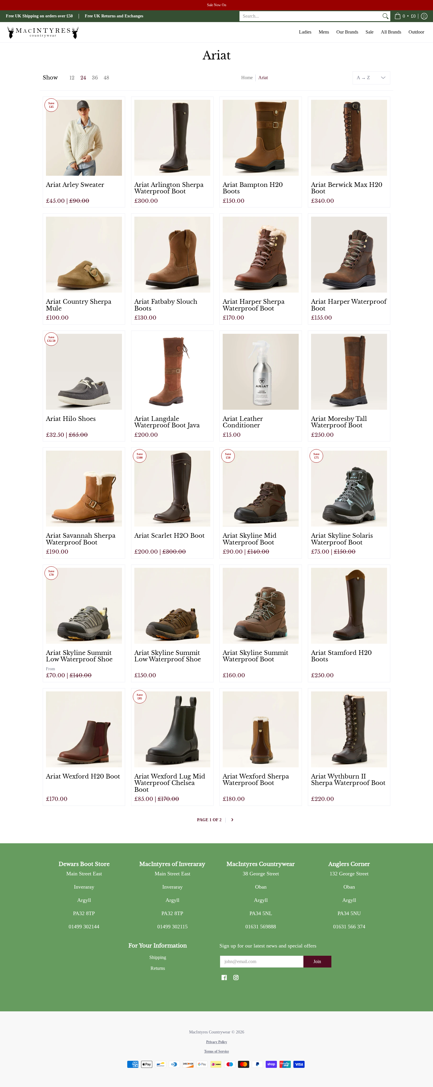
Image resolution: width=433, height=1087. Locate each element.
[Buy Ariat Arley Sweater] (84, 138)
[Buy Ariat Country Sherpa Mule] (84, 255)
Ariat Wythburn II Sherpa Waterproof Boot (348, 780)
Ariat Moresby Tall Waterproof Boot (339, 422)
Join (317, 961)
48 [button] (106, 78)
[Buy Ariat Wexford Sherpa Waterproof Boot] (261, 729)
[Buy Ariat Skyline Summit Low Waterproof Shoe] (84, 606)
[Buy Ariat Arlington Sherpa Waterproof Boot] (172, 138)
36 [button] (95, 78)
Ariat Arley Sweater (75, 184)
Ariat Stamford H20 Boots (341, 656)
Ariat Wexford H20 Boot (83, 776)
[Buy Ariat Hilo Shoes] (84, 372)
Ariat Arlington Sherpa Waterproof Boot (169, 188)
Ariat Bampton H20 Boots (253, 188)
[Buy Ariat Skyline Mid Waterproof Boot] (261, 489)
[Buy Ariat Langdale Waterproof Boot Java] (172, 372)
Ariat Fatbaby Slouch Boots (165, 305)
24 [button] (83, 78)
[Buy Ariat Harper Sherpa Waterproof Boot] (261, 255)
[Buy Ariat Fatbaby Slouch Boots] (172, 255)
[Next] (232, 820)
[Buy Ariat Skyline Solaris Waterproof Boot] (349, 489)
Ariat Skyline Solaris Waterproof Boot (342, 539)
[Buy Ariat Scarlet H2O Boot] (172, 489)
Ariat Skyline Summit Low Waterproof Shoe (79, 656)
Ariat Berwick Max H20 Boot (346, 188)
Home (247, 77)
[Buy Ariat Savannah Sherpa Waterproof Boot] (84, 489)
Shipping (157, 957)
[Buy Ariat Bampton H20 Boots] (261, 138)
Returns (158, 968)
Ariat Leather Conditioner (243, 422)
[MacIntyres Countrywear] (43, 32)
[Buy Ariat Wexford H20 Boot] (84, 729)
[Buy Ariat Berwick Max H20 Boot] (349, 138)
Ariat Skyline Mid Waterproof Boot (250, 539)
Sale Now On (216, 5)
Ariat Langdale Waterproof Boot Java (167, 422)
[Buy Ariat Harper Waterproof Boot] (349, 255)
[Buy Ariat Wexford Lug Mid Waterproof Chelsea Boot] (172, 729)
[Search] (385, 16)
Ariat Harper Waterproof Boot (348, 305)
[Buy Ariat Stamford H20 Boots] (349, 606)
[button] (405, 16)
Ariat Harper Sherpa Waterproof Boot (254, 305)
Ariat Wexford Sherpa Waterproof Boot (256, 780)
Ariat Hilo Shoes (71, 418)
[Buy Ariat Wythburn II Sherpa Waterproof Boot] (349, 729)
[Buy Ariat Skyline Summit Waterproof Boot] (261, 606)
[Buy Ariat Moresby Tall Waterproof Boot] (349, 372)
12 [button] (72, 78)
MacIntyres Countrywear (209, 1032)
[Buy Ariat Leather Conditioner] (261, 372)
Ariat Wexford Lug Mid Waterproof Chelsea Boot (169, 783)
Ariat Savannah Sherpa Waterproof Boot (80, 539)
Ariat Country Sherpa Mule (78, 305)
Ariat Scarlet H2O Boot (169, 535)
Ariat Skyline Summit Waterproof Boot (255, 656)
